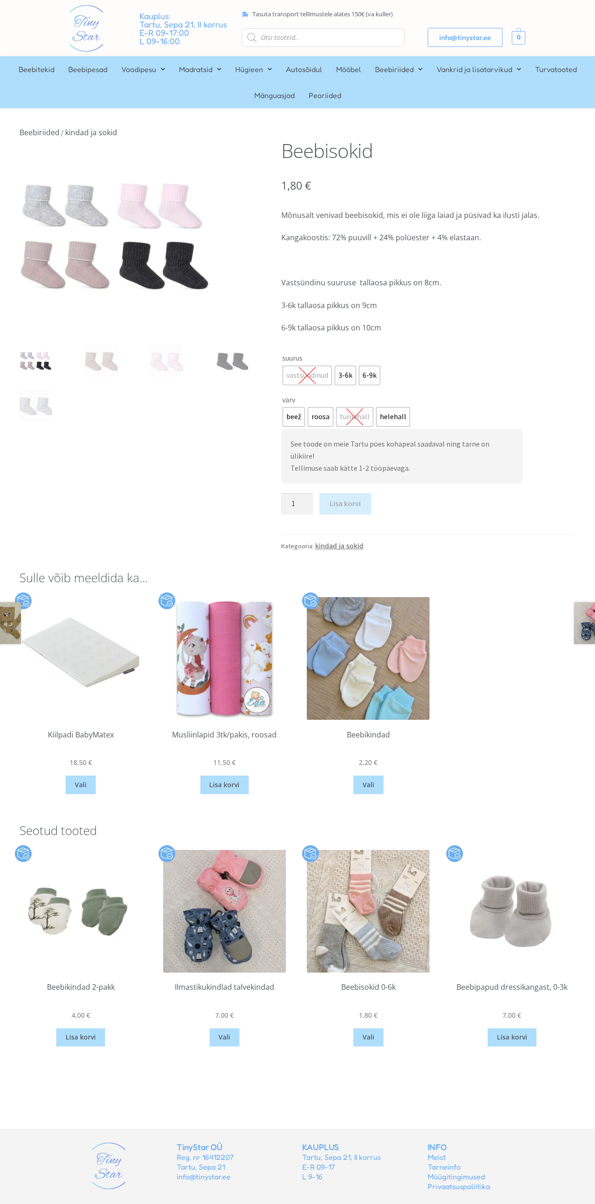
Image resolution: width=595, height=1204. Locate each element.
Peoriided (325, 95)
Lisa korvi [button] (224, 784)
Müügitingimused (456, 1176)
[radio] (307, 375)
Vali (80, 784)
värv (288, 399)
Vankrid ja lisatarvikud (474, 69)
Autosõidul (304, 69)
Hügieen (249, 69)
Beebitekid (36, 69)
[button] (143, 69)
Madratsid (195, 69)
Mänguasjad (274, 95)
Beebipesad (87, 69)
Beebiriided (394, 69)
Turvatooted (556, 69)
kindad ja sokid (91, 132)
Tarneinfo (444, 1166)
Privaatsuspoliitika (459, 1186)
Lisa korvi (345, 503)
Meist (437, 1157)
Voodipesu (138, 69)
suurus (292, 357)
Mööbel (348, 69)
